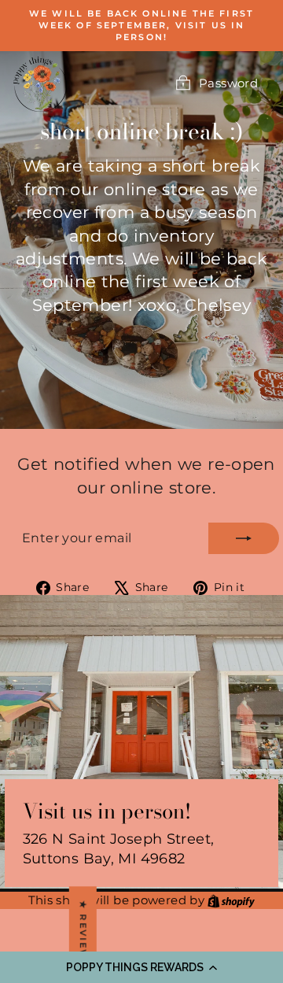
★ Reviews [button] (83, 934)
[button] (141, 967)
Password (228, 83)
